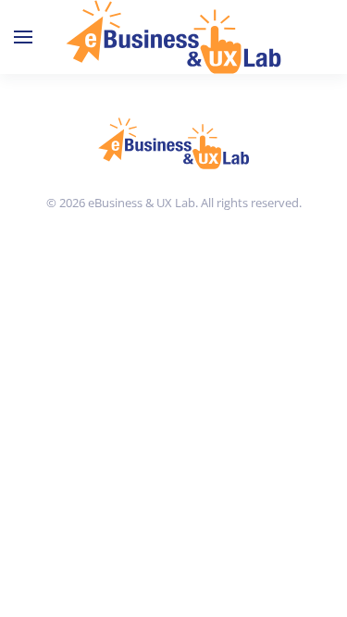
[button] (23, 37)
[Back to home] (173, 37)
